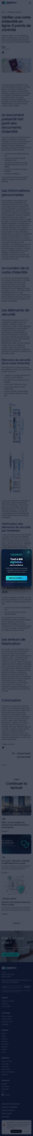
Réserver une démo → (16, 578)
